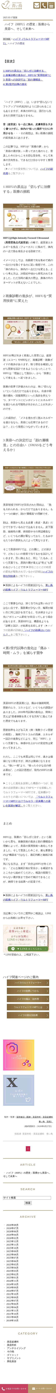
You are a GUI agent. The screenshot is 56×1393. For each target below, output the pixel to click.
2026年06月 (12, 1231)
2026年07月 (12, 1228)
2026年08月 (12, 1225)
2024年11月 (12, 1280)
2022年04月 (12, 1307)
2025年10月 (12, 1248)
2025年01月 (12, 1277)
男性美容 (11, 1361)
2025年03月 (12, 1271)
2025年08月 (12, 1254)
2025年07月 (12, 1257)
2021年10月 (12, 1313)
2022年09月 (12, 1297)
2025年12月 (12, 1241)
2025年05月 (12, 1264)
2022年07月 (12, 1300)
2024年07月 (12, 1290)
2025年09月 (12, 1251)
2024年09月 (12, 1287)
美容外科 (11, 1345)
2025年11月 (12, 1244)
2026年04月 (12, 1234)
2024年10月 (12, 1284)
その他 (10, 1351)
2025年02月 (12, 1274)
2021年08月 (12, 1317)
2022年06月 (12, 1304)
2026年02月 (12, 1238)
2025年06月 (12, 1261)
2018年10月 (12, 1320)
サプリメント (14, 1358)
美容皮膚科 (13, 1341)
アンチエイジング (16, 1348)
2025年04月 (12, 1267)
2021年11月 (12, 1310)
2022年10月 (12, 1294)
